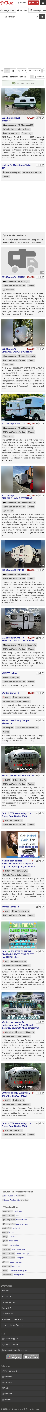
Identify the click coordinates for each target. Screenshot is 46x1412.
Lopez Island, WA (28, 356)
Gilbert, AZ (25, 281)
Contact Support (11, 1338)
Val (6, 820)
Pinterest (8, 1394)
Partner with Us (8, 1302)
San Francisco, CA (28, 502)
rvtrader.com (10, 125)
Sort (22, 70)
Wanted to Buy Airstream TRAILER (18, 775)
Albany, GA (19, 1100)
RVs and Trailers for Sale (15, 286)
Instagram (8, 1382)
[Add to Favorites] (42, 118)
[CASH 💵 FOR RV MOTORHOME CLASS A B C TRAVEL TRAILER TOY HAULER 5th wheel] (23, 935)
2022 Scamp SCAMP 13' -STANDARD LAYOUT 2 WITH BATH (18, 639)
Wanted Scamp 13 (10, 693)
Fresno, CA (25, 574)
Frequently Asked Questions (15, 1350)
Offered (26, 129)
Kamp (7, 697)
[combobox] (20, 16)
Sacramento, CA (20, 871)
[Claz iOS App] (31, 1358)
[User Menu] (43, 2)
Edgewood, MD (27, 125)
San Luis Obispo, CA (26, 1032)
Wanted (31, 682)
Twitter (7, 1388)
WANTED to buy (9, 673)
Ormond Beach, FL (28, 645)
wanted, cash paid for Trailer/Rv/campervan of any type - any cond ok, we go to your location (18, 863)
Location (35, 70)
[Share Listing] (40, 118)
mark (7, 911)
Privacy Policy (7, 1313)
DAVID (7, 780)
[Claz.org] (6, 2)
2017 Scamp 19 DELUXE (13, 423)
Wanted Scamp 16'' (11, 906)
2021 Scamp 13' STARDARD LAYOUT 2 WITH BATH (17, 497)
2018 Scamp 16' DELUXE (13, 277)
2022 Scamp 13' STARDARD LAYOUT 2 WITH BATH (17, 350)
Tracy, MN (9, 727)
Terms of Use (7, 1308)
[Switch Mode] (13, 70)
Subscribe (40, 77)
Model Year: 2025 (12, 133)
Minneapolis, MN (12, 677)
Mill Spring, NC (27, 428)
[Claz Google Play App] (14, 1358)
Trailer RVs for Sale (13, 129)
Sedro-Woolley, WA (12, 172)
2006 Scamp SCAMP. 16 (13, 570)
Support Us (6, 1296)
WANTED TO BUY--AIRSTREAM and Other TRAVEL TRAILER (16, 1094)
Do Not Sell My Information (13, 1325)
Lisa (6, 961)
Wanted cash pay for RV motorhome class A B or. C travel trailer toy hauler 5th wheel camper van (20, 1025)
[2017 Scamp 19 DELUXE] (23, 407)
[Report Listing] (37, 118)
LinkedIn (8, 1399)
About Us (5, 1290)
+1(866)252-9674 (11, 1344)
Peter (7, 871)
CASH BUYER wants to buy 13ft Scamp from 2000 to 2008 (16, 815)
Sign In (23, 2)
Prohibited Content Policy (12, 1319)
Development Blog (12, 1371)
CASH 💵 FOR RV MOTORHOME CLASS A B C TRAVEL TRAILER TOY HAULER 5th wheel (18, 954)
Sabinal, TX (17, 820)
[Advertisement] (23, 43)
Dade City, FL (20, 780)
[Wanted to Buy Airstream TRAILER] (23, 759)
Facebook (8, 1376)
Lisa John (9, 1032)
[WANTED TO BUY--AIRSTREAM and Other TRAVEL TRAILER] (23, 1077)
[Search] (42, 16)
